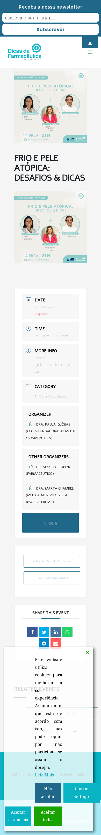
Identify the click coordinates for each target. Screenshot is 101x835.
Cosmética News (53, 396)
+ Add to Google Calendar (52, 561)
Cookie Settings (82, 792)
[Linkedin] (56, 632)
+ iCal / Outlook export (51, 577)
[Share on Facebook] (32, 632)
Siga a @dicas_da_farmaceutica (54, 365)
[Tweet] (44, 632)
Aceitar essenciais (18, 816)
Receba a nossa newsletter (50, 7)
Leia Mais (44, 775)
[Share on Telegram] (44, 643)
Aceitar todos (48, 816)
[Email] (56, 643)
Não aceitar (48, 792)
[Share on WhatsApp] (67, 632)
